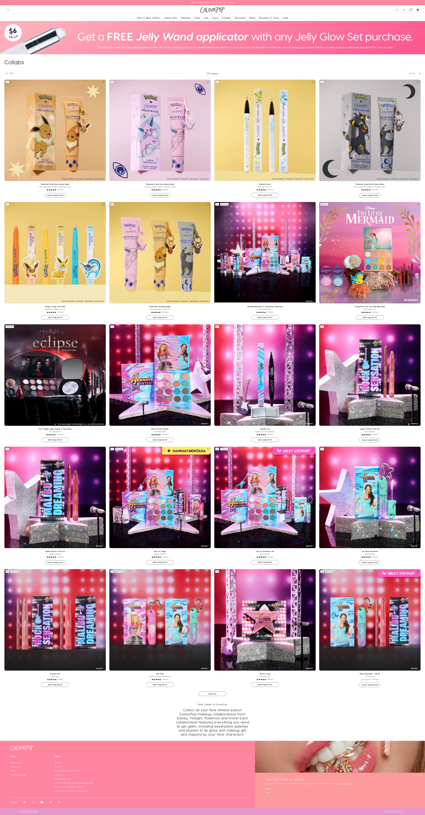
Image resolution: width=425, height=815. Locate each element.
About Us (16, 766)
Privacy (58, 766)
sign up (268, 789)
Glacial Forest (265, 184)
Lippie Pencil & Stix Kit (370, 429)
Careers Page (18, 774)
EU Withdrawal (62, 778)
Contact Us (17, 762)
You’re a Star (265, 674)
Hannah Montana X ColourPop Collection (265, 307)
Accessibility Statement (67, 770)
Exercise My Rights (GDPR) (68, 786)
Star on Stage (160, 551)
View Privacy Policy (346, 783)
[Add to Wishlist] (103, 82)
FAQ (13, 770)
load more (212, 694)
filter (11, 73)
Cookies (58, 774)
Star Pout (160, 674)
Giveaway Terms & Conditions (71, 791)
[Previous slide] (1, 3)
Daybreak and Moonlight (160, 307)
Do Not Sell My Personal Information (74, 782)
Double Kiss (55, 674)
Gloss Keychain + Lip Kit (370, 674)
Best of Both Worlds (160, 429)
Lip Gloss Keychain (370, 551)
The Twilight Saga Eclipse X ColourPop (55, 429)
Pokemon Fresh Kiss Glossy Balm (55, 184)
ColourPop (33, 811)
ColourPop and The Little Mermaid (370, 307)
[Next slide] (424, 3)
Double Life (265, 429)
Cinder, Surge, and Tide (55, 307)
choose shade (56, 195)
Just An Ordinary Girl (265, 551)
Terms (57, 762)
